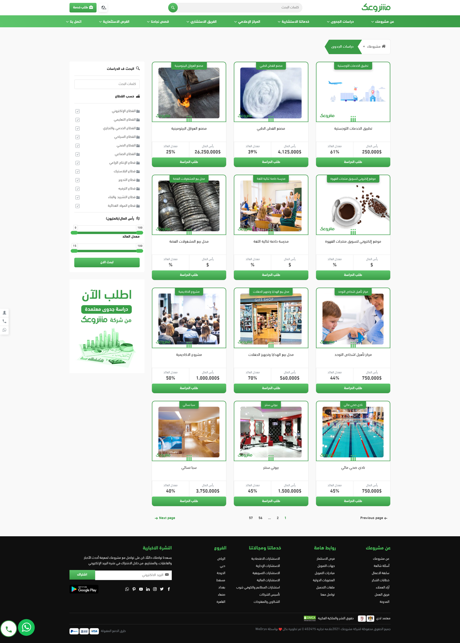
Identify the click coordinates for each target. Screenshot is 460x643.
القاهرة (221, 602)
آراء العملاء (382, 587)
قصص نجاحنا (160, 22)
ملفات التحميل (325, 587)
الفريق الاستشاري (203, 22)
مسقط (220, 580)
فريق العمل (382, 595)
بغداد (221, 587)
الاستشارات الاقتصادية (265, 559)
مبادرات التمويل (324, 573)
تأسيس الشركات (269, 595)
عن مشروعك (384, 22)
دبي (222, 566)
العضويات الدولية (323, 580)
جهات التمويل (325, 566)
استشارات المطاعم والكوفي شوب (258, 587)
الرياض (221, 559)
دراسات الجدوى (342, 22)
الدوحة (221, 573)
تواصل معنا (327, 595)
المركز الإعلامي (249, 22)
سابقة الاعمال (380, 573)
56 (260, 518)
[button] (173, 7)
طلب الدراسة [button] (353, 162)
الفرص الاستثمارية (116, 22)
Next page (166, 518)
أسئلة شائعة (381, 566)
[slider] (74, 233)
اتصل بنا (75, 22)
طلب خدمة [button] (80, 7)
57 (251, 518)
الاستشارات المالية (268, 580)
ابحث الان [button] (107, 262)
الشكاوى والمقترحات (267, 602)
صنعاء (221, 595)
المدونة (384, 602)
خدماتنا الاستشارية (295, 22)
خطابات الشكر (380, 580)
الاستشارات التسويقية (266, 573)
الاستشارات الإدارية (268, 566)
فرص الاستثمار (325, 559)
